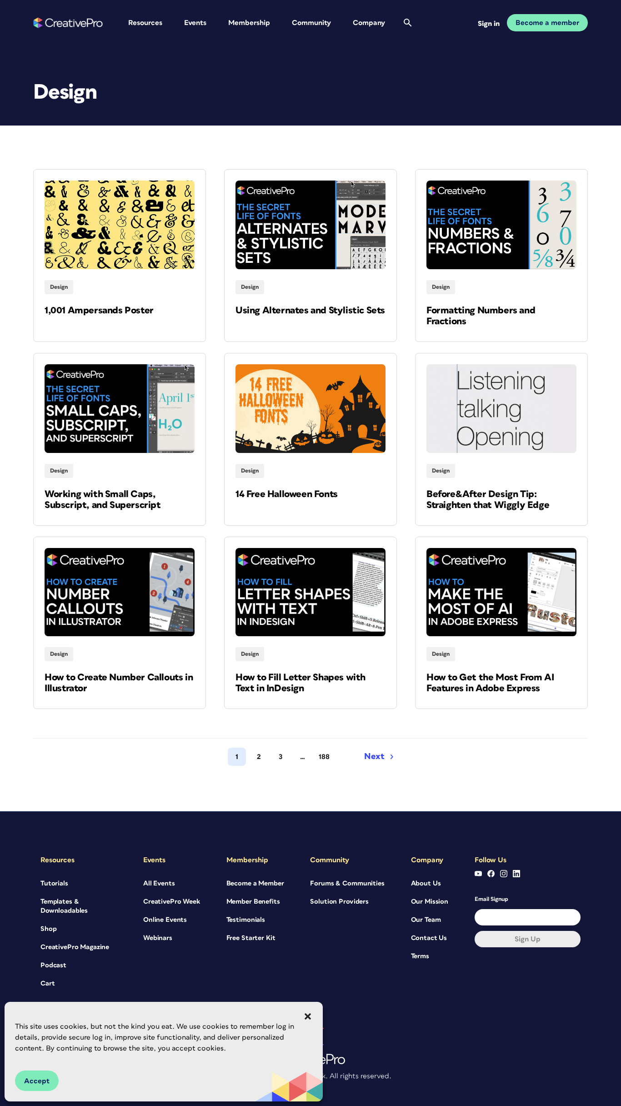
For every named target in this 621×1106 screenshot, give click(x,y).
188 (324, 756)
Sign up (528, 939)
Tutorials (54, 883)
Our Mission (429, 901)
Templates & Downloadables (64, 906)
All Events (159, 883)
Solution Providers (339, 901)
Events (195, 22)
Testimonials (245, 919)
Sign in (489, 23)
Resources (145, 22)
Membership (249, 22)
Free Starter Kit (250, 938)
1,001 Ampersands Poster (99, 310)
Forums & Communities (347, 883)
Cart (47, 983)
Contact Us (429, 938)
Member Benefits (253, 901)
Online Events (165, 919)
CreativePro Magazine (74, 947)
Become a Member (255, 883)
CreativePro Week (171, 901)
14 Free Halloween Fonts (286, 494)
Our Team (426, 919)
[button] (307, 1016)
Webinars (157, 938)
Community (311, 22)
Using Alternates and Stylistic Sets (310, 310)
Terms (420, 956)
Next (374, 756)
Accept (37, 1081)
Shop (48, 928)
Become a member (547, 22)
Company (369, 22)
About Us (426, 883)
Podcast (53, 965)
